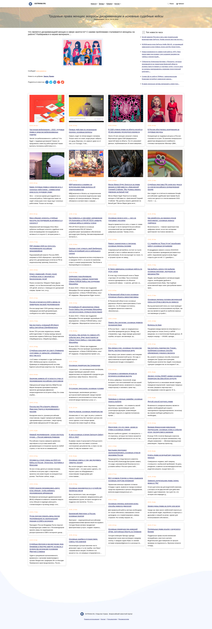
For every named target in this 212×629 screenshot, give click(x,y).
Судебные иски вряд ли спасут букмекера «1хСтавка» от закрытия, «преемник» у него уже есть (46, 352)
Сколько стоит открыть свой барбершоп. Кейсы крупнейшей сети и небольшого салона (85, 250)
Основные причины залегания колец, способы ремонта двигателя (123, 505)
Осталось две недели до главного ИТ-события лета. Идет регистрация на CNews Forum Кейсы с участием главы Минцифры (85, 338)
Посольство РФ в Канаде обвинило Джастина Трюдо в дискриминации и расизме (44, 409)
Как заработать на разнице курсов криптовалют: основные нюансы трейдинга (162, 220)
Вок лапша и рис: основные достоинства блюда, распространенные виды (125, 349)
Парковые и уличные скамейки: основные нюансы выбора (125, 400)
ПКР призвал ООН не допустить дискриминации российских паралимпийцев (42, 248)
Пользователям (112, 619)
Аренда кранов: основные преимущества (86, 411)
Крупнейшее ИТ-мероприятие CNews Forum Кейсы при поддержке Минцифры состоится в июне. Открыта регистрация (85, 309)
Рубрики (109, 3)
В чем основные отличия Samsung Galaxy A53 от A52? (86, 436)
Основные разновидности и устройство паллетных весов (85, 489)
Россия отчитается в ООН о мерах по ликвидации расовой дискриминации (44, 303)
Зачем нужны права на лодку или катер (164, 506)
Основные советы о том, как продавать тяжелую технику (85, 461)
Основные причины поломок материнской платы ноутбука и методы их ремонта (165, 300)
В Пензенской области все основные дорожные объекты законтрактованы (123, 295)
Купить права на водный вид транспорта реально (164, 456)
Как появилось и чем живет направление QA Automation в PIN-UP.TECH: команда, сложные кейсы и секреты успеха (85, 220)
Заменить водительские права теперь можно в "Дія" (163, 482)
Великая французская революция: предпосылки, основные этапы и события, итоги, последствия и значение (165, 429)
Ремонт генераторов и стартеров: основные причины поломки (122, 244)
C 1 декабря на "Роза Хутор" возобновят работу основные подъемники (164, 244)
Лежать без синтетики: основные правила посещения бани (125, 323)
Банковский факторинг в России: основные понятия (82, 515)
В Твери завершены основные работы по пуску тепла (125, 270)
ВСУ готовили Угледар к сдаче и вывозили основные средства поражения (125, 479)
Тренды (101, 3)
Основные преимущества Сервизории (84, 365)
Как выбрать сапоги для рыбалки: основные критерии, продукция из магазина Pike (161, 271)
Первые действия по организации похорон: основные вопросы (83, 131)
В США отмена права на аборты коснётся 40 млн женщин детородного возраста (125, 130)
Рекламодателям (124, 619)
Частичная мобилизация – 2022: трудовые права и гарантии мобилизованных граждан (46, 132)
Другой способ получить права (160, 401)
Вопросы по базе (155, 325)
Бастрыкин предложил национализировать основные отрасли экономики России (124, 452)
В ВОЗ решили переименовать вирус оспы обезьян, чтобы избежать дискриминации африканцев (44, 490)
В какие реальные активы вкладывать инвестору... (160, 84)
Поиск (171, 3)
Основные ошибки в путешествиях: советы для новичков (83, 540)
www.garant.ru (41, 71)
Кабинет (181, 3)
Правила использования (91, 619)
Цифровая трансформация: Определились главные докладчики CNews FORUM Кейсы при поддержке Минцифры (84, 280)
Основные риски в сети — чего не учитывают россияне (122, 219)
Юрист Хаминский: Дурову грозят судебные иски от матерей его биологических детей (43, 276)
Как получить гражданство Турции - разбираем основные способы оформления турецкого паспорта (162, 350)
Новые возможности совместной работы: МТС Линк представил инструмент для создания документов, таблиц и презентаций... (161, 54)
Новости (93, 3)
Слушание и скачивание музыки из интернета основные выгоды (122, 374)
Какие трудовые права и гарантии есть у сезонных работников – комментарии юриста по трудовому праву (46, 189)
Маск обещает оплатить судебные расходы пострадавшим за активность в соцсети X (45, 220)
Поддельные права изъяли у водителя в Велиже (164, 530)
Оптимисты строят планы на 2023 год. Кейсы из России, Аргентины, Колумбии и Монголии (46, 462)
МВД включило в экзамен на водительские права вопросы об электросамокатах (82, 186)
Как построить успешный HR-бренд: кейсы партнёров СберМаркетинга (44, 326)
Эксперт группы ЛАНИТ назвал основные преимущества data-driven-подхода (165, 377)
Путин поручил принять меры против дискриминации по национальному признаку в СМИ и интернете (44, 518)
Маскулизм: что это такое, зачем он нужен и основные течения (123, 428)
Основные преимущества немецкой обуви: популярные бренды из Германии (124, 530)
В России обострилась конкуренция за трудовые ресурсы (163, 130)
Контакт (117, 3)
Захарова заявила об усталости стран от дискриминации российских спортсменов (46, 379)
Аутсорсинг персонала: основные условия (86, 388)
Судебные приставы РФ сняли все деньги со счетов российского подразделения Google (165, 186)
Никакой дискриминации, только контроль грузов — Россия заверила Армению (46, 436)
